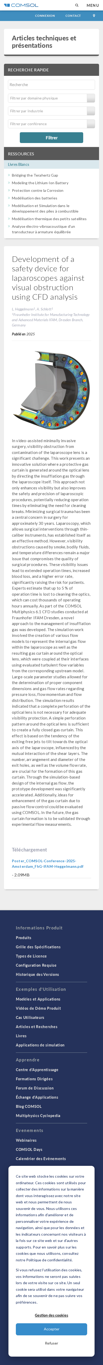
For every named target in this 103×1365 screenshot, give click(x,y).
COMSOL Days (29, 1149)
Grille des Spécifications (38, 946)
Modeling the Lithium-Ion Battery (40, 183)
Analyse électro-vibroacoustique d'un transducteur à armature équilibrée (43, 229)
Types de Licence (31, 956)
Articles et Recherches (36, 1026)
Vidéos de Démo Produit (38, 1008)
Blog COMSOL (29, 1106)
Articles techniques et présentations (44, 41)
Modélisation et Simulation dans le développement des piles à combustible (45, 208)
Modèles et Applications (38, 999)
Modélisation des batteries (34, 198)
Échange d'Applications (37, 1097)
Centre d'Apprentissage (37, 1069)
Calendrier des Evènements (41, 1158)
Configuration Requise (36, 965)
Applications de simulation (40, 1044)
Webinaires (26, 1140)
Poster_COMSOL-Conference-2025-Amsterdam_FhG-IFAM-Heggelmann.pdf (47, 864)
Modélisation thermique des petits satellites (49, 218)
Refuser (51, 1343)
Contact (73, 16)
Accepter (51, 1329)
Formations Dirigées (34, 1078)
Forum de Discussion (35, 1088)
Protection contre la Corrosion (38, 190)
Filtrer (52, 137)
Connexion (45, 16)
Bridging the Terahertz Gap (35, 175)
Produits (23, 937)
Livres (21, 1035)
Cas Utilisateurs (30, 1017)
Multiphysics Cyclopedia (38, 1115)
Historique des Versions (37, 974)
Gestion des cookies (51, 1315)
